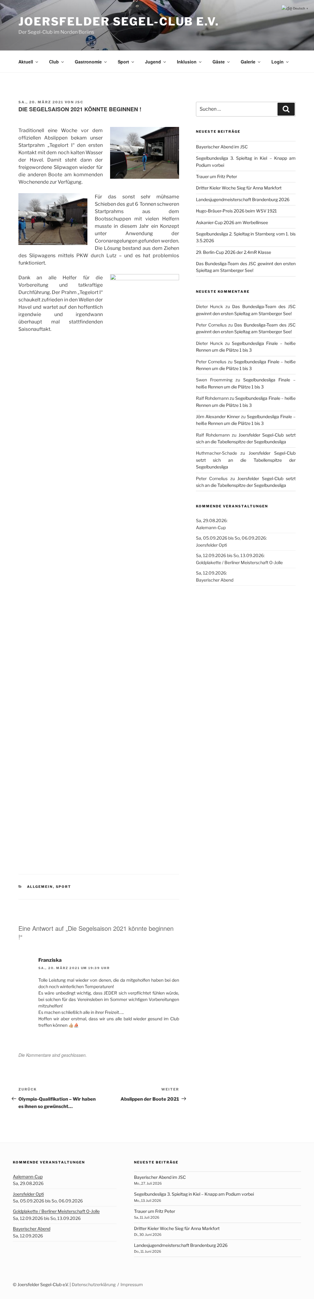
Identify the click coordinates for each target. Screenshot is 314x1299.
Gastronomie (88, 62)
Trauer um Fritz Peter (216, 176)
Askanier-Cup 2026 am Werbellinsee (232, 222)
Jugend (153, 62)
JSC (79, 102)
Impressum (132, 1284)
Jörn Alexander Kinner (218, 416)
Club (54, 62)
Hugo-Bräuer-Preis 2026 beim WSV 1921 (236, 210)
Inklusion (187, 62)
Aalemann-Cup (28, 1176)
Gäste (219, 62)
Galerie (248, 62)
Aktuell (25, 62)
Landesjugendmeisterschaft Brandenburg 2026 (242, 199)
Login (277, 62)
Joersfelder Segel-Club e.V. (118, 21)
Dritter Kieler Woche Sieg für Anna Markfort (238, 187)
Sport (123, 62)
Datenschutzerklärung (94, 1284)
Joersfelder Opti (28, 1194)
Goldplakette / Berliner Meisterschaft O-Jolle (56, 1211)
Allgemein (40, 886)
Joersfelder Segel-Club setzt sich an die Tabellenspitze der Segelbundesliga (246, 459)
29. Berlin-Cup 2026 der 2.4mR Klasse (233, 252)
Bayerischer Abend (31, 1228)
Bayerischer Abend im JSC (222, 146)
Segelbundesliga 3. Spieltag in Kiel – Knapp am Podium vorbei (194, 1194)
